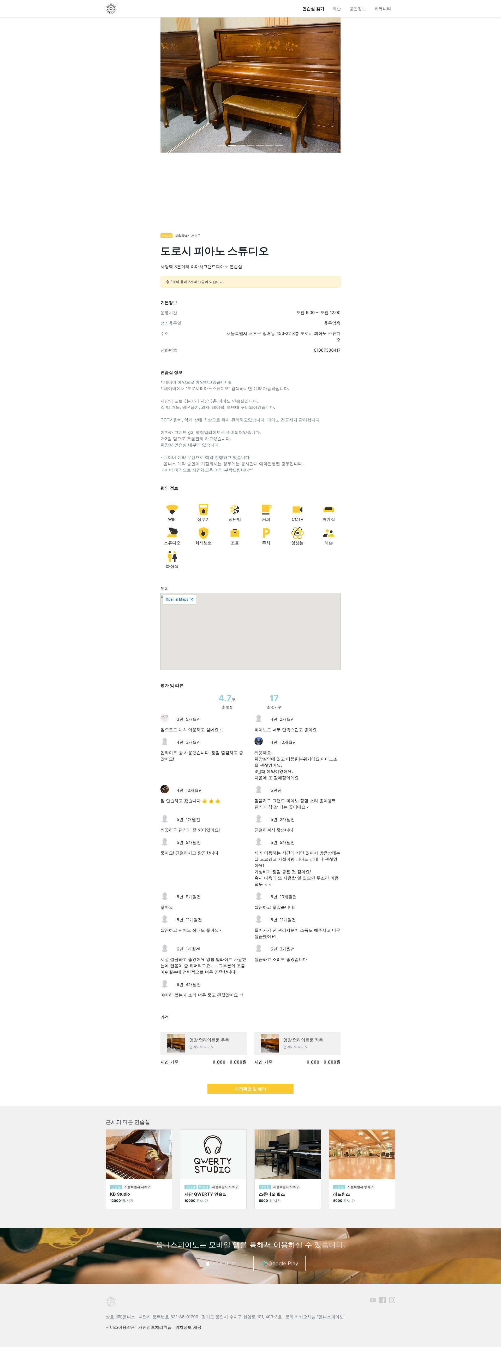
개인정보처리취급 (155, 1327)
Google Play (283, 1263)
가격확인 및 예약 (250, 1088)
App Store (224, 1263)
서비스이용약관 (120, 1327)
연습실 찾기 (313, 8)
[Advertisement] (250, 195)
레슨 (337, 8)
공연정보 (357, 8)
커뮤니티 (382, 8)
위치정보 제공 (188, 1327)
